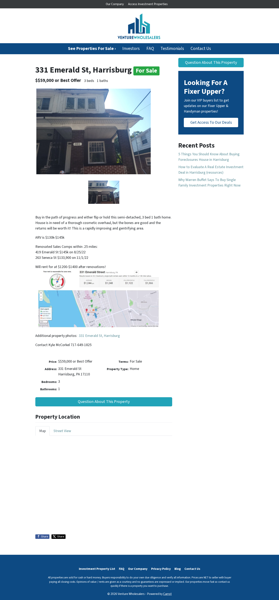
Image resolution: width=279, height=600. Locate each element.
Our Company (115, 4)
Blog (177, 569)
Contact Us (201, 48)
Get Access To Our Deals (211, 122)
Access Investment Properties (148, 4)
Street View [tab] (62, 430)
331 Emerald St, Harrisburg (99, 335)
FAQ (150, 48)
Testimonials (172, 48)
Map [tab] (42, 430)
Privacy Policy (161, 569)
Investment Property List (97, 569)
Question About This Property (104, 402)
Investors (131, 48)
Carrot (167, 594)
